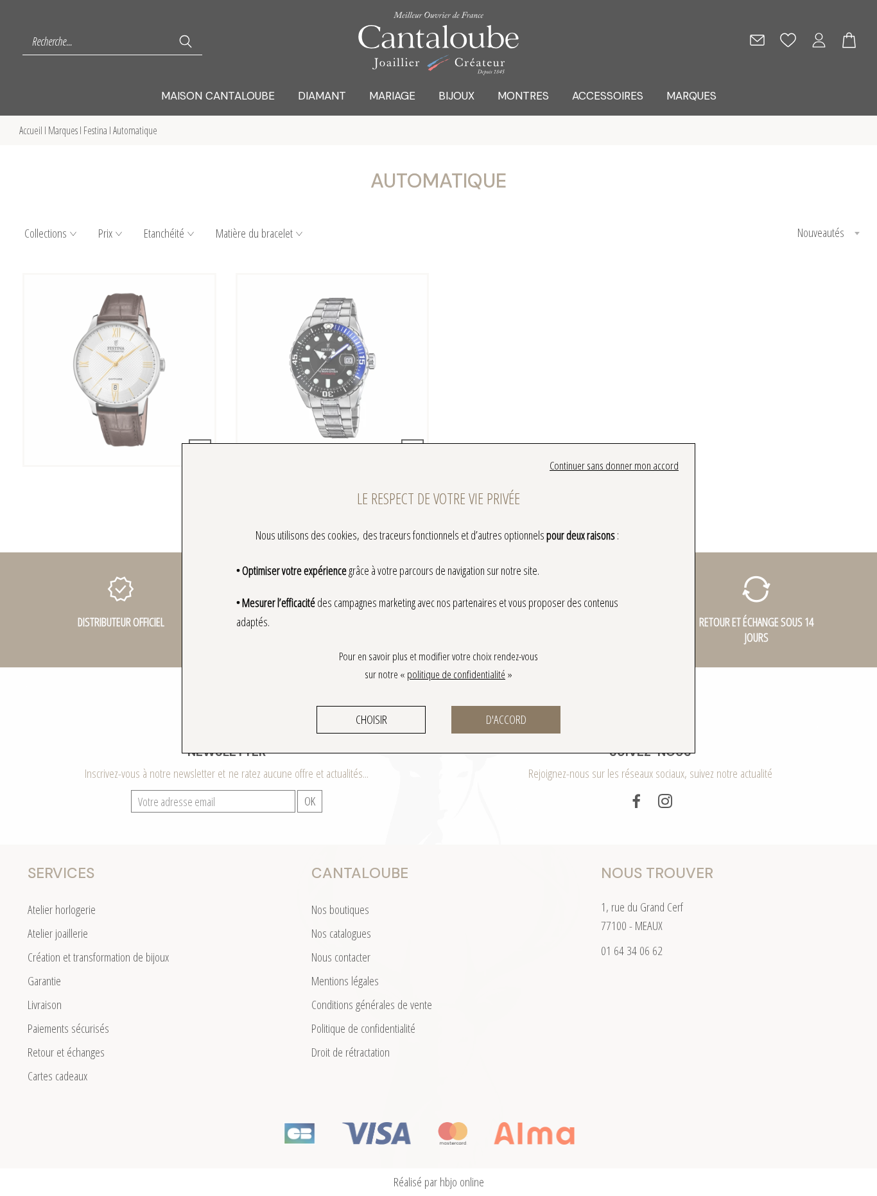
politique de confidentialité (456, 674)
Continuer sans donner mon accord (614, 465)
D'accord (506, 719)
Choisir (371, 719)
